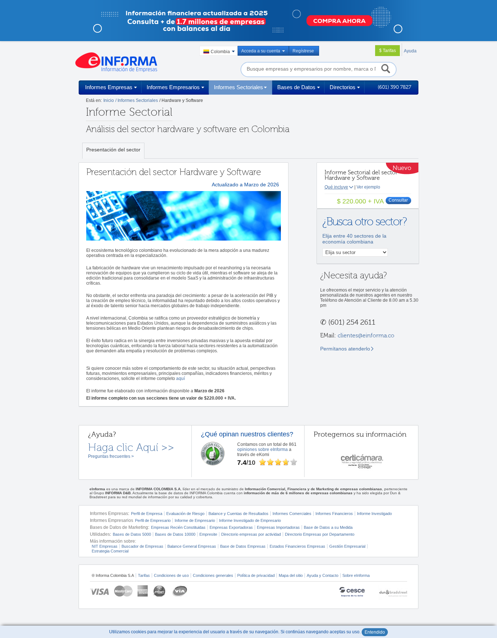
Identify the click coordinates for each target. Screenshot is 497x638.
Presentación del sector (113, 149)
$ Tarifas (387, 50)
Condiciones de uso (171, 575)
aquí (180, 378)
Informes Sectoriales (238, 87)
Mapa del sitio (291, 575)
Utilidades (100, 534)
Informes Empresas (108, 87)
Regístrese (303, 51)
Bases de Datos (296, 87)
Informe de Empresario (195, 520)
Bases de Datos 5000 (132, 534)
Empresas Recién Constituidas (178, 527)
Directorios (342, 87)
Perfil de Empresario (153, 520)
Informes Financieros (334, 513)
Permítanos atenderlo (345, 349)
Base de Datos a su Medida (328, 527)
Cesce (355, 592)
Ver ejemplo (368, 187)
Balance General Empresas (191, 546)
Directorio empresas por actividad (251, 534)
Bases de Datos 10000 (175, 534)
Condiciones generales (213, 575)
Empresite (208, 534)
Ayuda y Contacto (322, 575)
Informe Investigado (374, 513)
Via (179, 591)
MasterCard (123, 591)
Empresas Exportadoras (231, 527)
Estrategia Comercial (110, 551)
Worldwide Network (392, 592)
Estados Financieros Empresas (297, 546)
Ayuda (410, 51)
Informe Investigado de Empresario (250, 520)
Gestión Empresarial (347, 546)
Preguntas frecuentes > (111, 456)
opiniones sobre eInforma (262, 449)
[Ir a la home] (116, 62)
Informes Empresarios (173, 87)
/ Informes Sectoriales (136, 100)
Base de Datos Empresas (243, 546)
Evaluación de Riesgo (185, 513)
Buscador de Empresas (142, 546)
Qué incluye (336, 187)
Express (143, 591)
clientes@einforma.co (366, 335)
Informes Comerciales (292, 513)
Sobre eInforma (356, 575)
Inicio (108, 100)
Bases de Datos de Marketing (119, 527)
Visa (99, 591)
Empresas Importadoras (278, 527)
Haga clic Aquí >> (131, 447)
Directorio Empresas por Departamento (319, 534)
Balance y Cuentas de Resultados (238, 513)
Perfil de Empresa (146, 513)
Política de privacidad (256, 575)
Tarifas (144, 575)
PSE (160, 591)
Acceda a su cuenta (260, 51)
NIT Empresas (105, 546)
